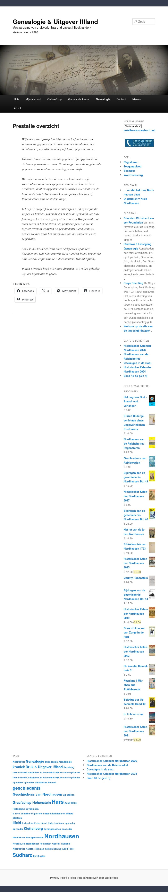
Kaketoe (30, 848)
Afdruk (18, 108)
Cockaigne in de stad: (137, 363)
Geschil (56, 843)
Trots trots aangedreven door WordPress (94, 878)
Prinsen (52, 782)
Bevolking (69, 767)
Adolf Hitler (19, 761)
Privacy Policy (58, 878)
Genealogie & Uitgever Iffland (55, 21)
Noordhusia (19, 843)
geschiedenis (27, 788)
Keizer (37, 823)
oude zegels (51, 761)
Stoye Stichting (133, 283)
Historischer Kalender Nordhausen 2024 (112, 774)
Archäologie (65, 761)
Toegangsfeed (132, 166)
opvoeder (18, 782)
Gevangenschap (52, 828)
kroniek (19, 766)
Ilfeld (17, 822)
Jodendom (27, 823)
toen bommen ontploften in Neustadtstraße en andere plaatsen (47, 772)
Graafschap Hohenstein (32, 802)
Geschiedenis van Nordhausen (37, 794)
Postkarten (45, 843)
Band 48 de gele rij (135, 376)
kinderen (59, 823)
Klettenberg (33, 828)
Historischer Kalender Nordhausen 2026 (112, 761)
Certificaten (39, 855)
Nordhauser (32, 843)
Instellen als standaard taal (139, 130)
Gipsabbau (69, 794)
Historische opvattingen (26, 808)
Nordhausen (61, 836)
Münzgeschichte (34, 837)
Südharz (22, 854)
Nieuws (136, 99)
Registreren (131, 162)
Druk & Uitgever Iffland (44, 766)
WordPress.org (133, 175)
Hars (58, 801)
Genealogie (35, 761)
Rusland (65, 843)
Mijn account (33, 99)
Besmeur (129, 171)
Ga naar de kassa (78, 99)
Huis (16, 99)
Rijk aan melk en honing (48, 848)
